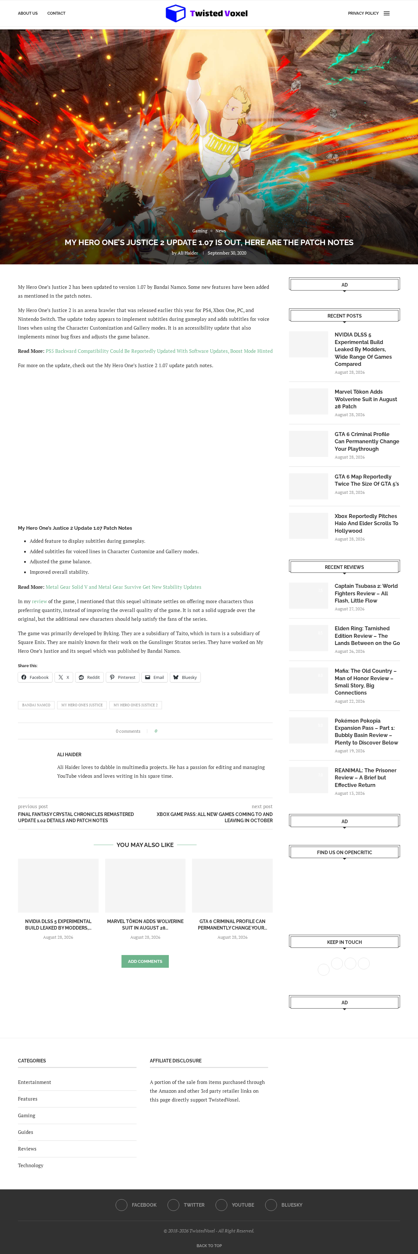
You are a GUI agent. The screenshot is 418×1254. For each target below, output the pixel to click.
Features (28, 1098)
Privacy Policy (363, 13)
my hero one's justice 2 (136, 705)
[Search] (397, 13)
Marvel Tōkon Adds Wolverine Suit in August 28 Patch (366, 399)
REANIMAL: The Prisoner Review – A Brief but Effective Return (365, 777)
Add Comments (145, 961)
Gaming (26, 1115)
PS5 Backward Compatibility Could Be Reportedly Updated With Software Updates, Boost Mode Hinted (159, 351)
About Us (28, 13)
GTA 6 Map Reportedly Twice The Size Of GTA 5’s (367, 480)
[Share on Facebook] (164, 731)
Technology (30, 1165)
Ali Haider (188, 253)
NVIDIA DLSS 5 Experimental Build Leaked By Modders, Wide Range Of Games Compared (363, 349)
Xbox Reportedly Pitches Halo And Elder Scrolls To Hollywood (366, 523)
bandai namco (36, 705)
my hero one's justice (82, 705)
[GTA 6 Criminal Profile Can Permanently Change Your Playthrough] (232, 885)
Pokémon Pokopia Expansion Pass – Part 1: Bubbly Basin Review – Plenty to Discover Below (366, 732)
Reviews (27, 1148)
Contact (56, 13)
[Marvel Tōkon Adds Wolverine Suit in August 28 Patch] (145, 885)
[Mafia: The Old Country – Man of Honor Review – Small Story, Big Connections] (308, 680)
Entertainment (34, 1082)
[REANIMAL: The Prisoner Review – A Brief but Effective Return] (308, 780)
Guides (25, 1132)
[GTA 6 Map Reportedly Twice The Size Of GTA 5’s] (308, 486)
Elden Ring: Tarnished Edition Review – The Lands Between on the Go (367, 635)
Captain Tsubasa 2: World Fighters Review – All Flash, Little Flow (366, 593)
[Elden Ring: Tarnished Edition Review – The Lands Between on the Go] (308, 638)
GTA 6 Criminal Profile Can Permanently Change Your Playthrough (367, 441)
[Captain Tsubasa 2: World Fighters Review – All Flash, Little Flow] (308, 596)
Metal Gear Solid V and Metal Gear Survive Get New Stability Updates (123, 587)
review (39, 601)
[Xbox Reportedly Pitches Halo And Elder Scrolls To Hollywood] (308, 526)
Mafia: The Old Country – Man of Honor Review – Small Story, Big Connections (366, 682)
